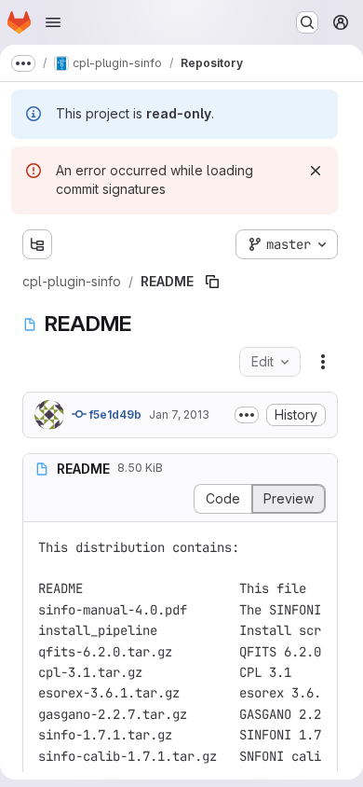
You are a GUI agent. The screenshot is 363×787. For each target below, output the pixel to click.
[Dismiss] (315, 170)
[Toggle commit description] (247, 415)
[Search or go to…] (307, 22)
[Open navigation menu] (53, 22)
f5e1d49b (114, 414)
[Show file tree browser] (37, 244)
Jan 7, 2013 (179, 414)
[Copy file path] (212, 282)
